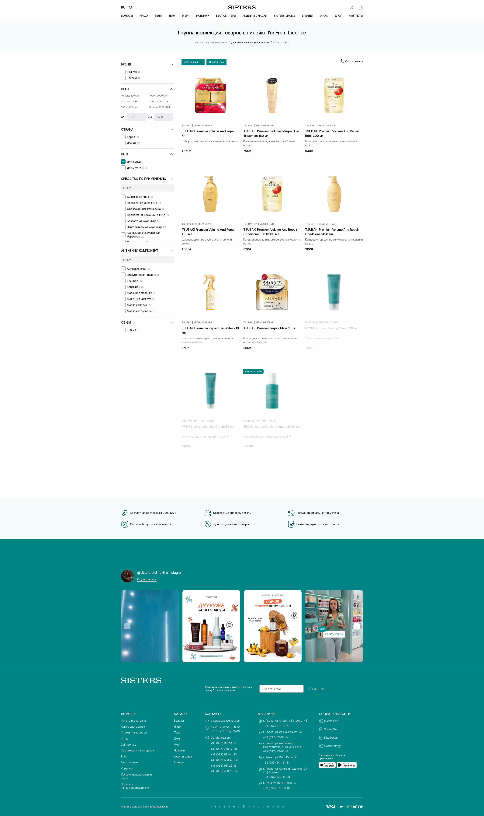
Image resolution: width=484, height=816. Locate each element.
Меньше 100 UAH (130, 95)
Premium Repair (203, 125)
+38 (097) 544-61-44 (276, 762)
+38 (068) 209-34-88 (276, 776)
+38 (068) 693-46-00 (224, 759)
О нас (124, 738)
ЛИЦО (144, 15)
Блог (124, 756)
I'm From (310, 322)
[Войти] (351, 7)
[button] (193, 62)
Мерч (177, 744)
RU (123, 7)
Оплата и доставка (133, 720)
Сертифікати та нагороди (137, 750)
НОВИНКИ (202, 15)
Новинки (179, 750)
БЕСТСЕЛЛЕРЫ (226, 15)
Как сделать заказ (133, 726)
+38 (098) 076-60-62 (276, 788)
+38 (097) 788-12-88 (224, 748)
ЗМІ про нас (128, 744)
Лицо (177, 726)
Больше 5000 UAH (159, 107)
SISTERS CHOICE (284, 15)
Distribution (331, 737)
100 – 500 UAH (129, 101)
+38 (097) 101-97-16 (275, 751)
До (150, 116)
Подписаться (147, 579)
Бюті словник (129, 762)
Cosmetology (332, 745)
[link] (360, 7)
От (123, 116)
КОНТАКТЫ (355, 15)
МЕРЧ (185, 15)
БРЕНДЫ (307, 15)
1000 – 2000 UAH (158, 95)
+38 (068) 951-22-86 (224, 765)
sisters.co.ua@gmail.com (225, 720)
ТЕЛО (158, 15)
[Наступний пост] (357, 626)
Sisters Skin (331, 729)
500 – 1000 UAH (129, 107)
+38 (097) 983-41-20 (224, 754)
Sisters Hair (331, 721)
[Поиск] (130, 7)
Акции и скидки (183, 756)
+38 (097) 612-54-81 (223, 743)
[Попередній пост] (127, 626)
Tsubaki (186, 125)
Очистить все (216, 62)
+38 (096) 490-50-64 (224, 771)
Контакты (127, 768)
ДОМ (172, 15)
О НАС (324, 15)
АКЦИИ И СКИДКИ (255, 15)
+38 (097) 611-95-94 (276, 737)
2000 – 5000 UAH (158, 101)
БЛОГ (338, 15)
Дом (177, 738)
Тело (177, 732)
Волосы (179, 720)
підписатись (317, 689)
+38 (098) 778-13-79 (276, 725)
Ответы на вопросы (134, 732)
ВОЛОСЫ (127, 15)
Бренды (179, 762)
